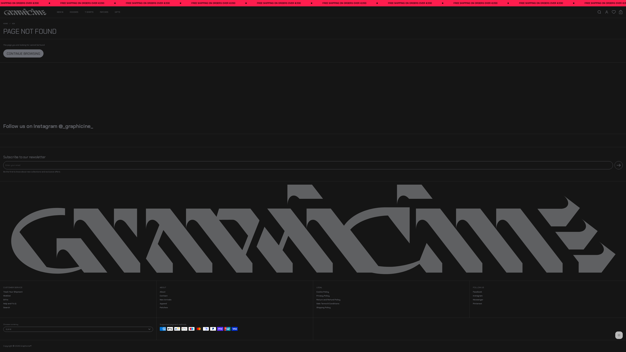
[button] (599, 12)
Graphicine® (25, 346)
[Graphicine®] (25, 12)
